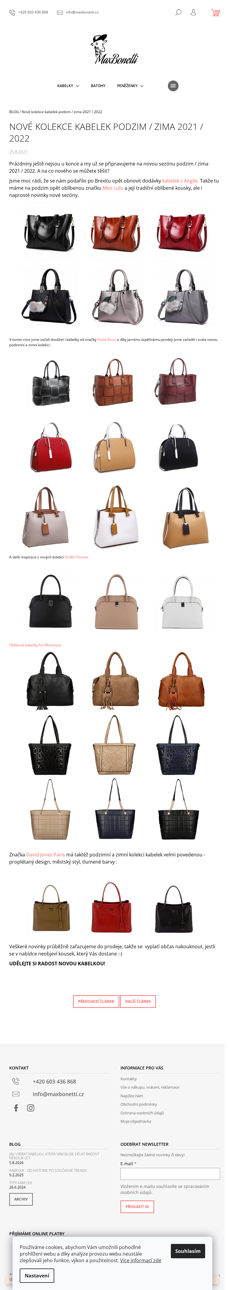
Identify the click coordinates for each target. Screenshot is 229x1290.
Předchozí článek (96, 1001)
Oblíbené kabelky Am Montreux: (35, 645)
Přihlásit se (137, 1206)
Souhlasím (188, 1251)
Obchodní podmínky (138, 1104)
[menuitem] (68, 85)
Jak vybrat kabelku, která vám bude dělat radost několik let (54, 1156)
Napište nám (131, 1095)
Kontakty (128, 1078)
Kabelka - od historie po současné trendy (48, 1170)
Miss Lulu (113, 188)
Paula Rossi (106, 339)
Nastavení (37, 1275)
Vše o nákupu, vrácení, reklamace (149, 1087)
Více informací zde (140, 1260)
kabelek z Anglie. (180, 180)
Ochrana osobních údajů (142, 1113)
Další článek (138, 1001)
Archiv (21, 1199)
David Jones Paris (45, 854)
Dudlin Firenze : (77, 557)
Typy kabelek (20, 1183)
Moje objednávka (135, 1121)
